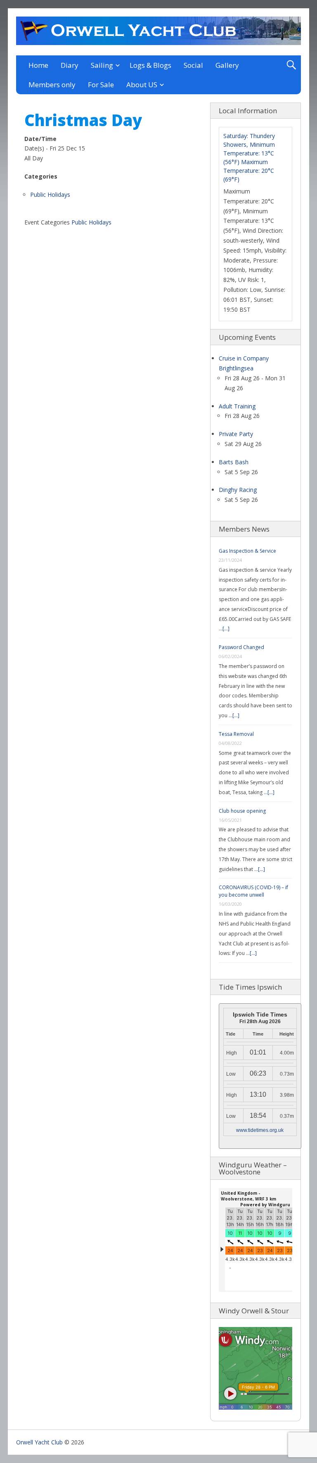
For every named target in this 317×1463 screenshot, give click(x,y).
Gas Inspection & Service (247, 550)
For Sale (101, 84)
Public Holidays (50, 194)
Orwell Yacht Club (39, 1442)
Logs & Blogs (150, 65)
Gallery (227, 65)
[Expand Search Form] (291, 65)
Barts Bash (233, 462)
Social (193, 65)
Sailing (102, 65)
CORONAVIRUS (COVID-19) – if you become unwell (253, 891)
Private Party (236, 434)
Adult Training (237, 406)
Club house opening (242, 810)
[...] (225, 628)
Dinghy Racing (238, 490)
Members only (52, 84)
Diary (69, 65)
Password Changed (241, 647)
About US (141, 84)
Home (38, 65)
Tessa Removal (236, 733)
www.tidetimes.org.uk (260, 1130)
